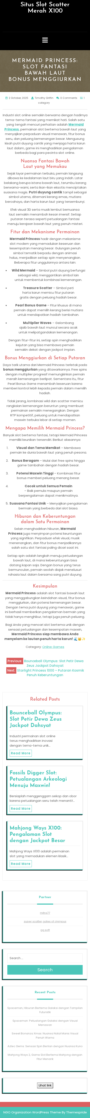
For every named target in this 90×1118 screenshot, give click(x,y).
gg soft (45, 930)
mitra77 (45, 913)
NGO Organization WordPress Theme (32, 1112)
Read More (21, 753)
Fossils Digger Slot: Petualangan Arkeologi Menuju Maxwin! (38, 779)
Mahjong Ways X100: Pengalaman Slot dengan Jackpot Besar (37, 834)
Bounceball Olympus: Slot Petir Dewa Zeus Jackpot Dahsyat (36, 719)
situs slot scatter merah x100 (45, 7)
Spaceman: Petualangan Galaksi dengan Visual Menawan (45, 1023)
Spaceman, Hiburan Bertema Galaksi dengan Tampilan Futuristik (45, 1010)
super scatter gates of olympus (45, 921)
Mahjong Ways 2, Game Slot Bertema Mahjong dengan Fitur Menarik (45, 1057)
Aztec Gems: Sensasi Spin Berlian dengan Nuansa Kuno (45, 1046)
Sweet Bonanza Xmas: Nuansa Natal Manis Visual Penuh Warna (45, 1035)
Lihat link (45, 1085)
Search (45, 970)
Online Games (53, 647)
